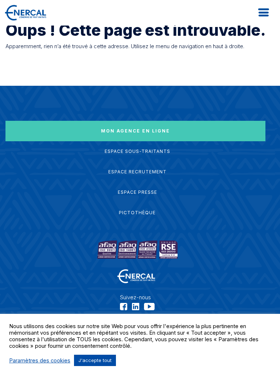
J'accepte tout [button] (95, 360)
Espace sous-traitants (137, 151)
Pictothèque (137, 212)
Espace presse (137, 192)
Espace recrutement (137, 171)
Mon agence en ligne (135, 131)
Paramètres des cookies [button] (39, 360)
